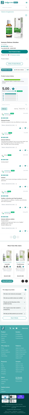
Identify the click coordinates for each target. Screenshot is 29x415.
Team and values (4, 379)
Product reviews (4, 334)
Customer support (4, 350)
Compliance (20, 411)
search (26, 7)
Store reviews (4, 336)
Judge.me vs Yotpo (19, 366)
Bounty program (19, 381)
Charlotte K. (7, 170)
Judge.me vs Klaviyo (20, 369)
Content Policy (7, 412)
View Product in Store (14, 51)
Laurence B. (7, 212)
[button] (22, 281)
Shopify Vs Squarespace (20, 354)
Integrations (3, 342)
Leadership (3, 381)
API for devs (3, 371)
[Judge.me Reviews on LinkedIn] (13, 328)
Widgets (3, 340)
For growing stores (19, 338)
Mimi (5, 191)
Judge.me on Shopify (20, 348)
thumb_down (25, 128)
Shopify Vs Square (19, 356)
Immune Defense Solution (10, 42)
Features (3, 338)
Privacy (9, 411)
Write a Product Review (14, 63)
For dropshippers (19, 334)
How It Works (14, 318)
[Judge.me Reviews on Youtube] (16, 328)
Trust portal (3, 354)
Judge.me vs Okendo (20, 367)
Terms (6, 411)
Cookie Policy (13, 412)
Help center (3, 369)
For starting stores (19, 336)
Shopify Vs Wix (19, 358)
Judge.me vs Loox (19, 364)
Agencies (3, 367)
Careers (2, 383)
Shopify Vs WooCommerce (21, 352)
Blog (2, 364)
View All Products (7, 281)
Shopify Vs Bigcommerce (21, 350)
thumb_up (20, 128)
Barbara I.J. (7, 113)
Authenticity (14, 411)
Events (2, 366)
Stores (2, 389)
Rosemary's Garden (15, 55)
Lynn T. (6, 133)
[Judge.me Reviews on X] (10, 328)
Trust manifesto (4, 356)
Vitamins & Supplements (7, 12)
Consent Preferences (21, 412)
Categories (3, 391)
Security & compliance (5, 352)
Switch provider (19, 371)
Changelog (3, 373)
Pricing (2, 348)
